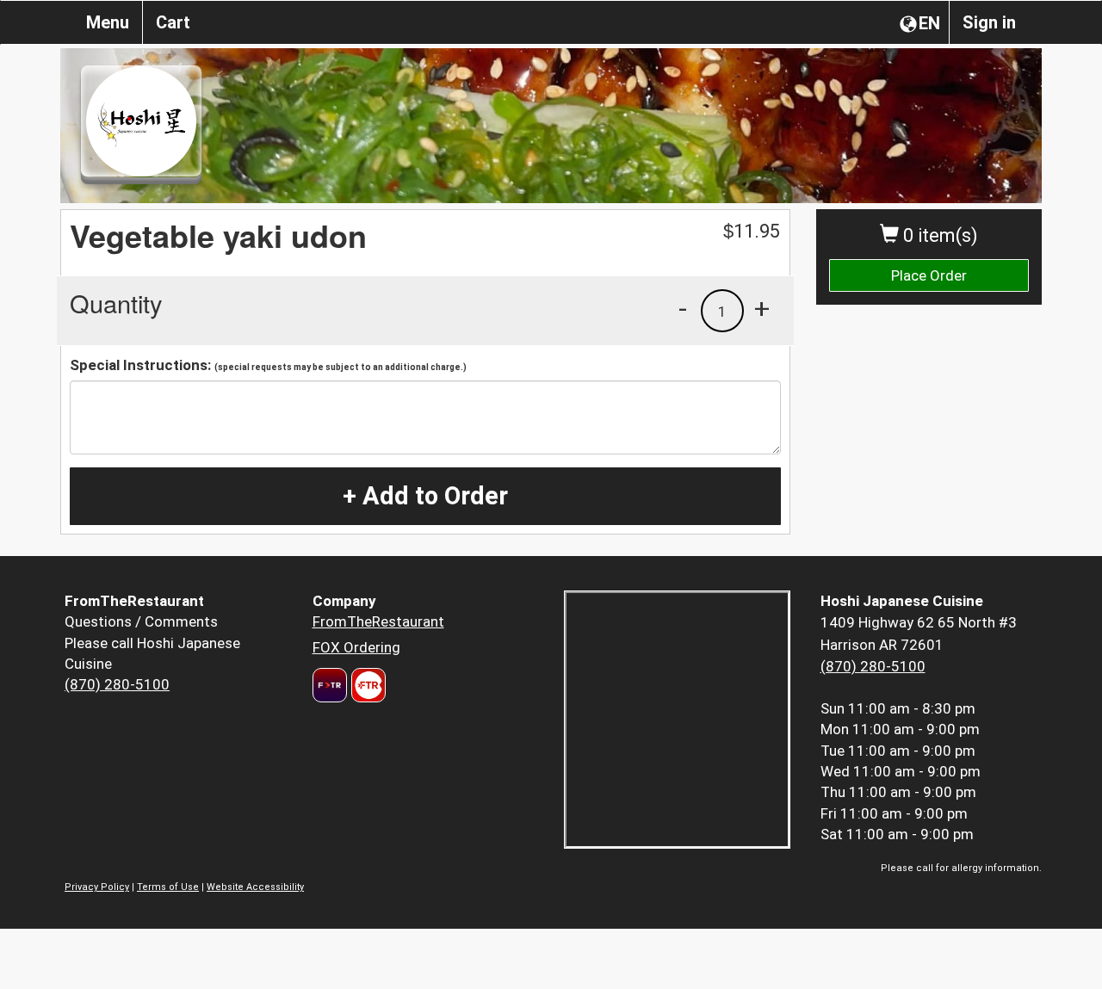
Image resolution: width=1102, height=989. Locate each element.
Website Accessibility (255, 887)
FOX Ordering (356, 647)
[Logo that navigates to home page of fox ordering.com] (366, 685)
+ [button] (762, 308)
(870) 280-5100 (117, 684)
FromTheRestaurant (378, 621)
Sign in (989, 22)
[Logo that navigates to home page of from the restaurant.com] (330, 685)
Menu (107, 22)
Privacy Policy (97, 887)
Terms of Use (168, 887)
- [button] (682, 308)
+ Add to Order (425, 495)
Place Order (929, 275)
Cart (173, 22)
